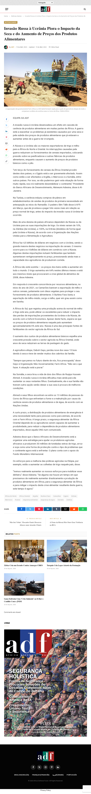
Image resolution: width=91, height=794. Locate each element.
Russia (17, 500)
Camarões (57, 496)
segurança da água (48, 500)
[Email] (6, 143)
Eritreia (73, 496)
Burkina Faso (45, 496)
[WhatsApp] (6, 155)
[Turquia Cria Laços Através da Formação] (67, 551)
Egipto (66, 496)
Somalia (61, 500)
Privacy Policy (45, 790)
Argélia (35, 496)
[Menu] (6, 9)
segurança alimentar (30, 500)
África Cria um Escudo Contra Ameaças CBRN (23, 565)
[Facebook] (6, 119)
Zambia (69, 500)
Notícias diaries (10, 22)
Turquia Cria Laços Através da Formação (63, 565)
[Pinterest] (6, 137)
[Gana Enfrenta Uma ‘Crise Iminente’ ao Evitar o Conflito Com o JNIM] (24, 584)
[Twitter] (6, 125)
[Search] (84, 9)
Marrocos (8, 500)
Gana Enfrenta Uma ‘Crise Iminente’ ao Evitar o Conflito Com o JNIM (23, 600)
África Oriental (24, 496)
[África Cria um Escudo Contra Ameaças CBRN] (24, 551)
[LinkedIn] (6, 131)
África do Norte (10, 496)
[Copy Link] (6, 161)
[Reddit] (6, 149)
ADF (12, 47)
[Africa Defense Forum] (45, 9)
